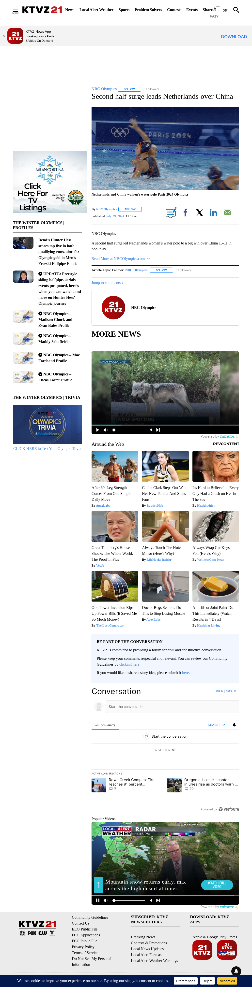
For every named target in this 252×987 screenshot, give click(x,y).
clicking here (129, 664)
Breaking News (143, 937)
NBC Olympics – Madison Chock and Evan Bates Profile (55, 320)
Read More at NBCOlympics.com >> (121, 259)
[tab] (105, 725)
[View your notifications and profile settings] (234, 725)
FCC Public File (84, 941)
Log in (219, 691)
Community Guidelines (90, 917)
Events (192, 10)
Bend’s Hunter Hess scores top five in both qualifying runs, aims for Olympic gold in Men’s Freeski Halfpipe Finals (58, 252)
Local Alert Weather (96, 10)
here (185, 673)
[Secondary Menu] (19, 10)
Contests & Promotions (149, 943)
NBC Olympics (106, 209)
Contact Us (80, 923)
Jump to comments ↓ (108, 283)
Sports (124, 10)
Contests (174, 10)
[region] (165, 750)
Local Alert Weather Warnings (154, 960)
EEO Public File (84, 929)
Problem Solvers (148, 10)
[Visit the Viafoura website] (228, 809)
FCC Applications (86, 935)
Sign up (231, 691)
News (69, 10)
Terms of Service (85, 953)
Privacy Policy (83, 947)
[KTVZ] (42, 9)
